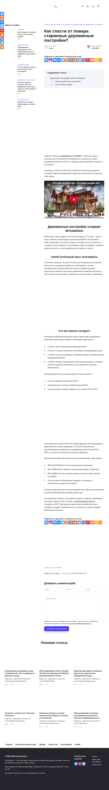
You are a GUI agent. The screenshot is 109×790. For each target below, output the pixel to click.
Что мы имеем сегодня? (63, 84)
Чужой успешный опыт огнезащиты (68, 81)
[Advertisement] (74, 551)
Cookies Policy (97, 764)
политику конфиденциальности (80, 623)
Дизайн (80, 17)
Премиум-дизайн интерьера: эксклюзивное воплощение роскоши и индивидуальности (87, 715)
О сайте (95, 756)
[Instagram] (50, 60)
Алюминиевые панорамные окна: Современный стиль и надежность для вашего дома (27, 52)
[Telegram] (79, 60)
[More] (100, 60)
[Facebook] (46, 60)
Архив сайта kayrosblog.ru (96, 761)
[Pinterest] (88, 60)
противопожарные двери (84, 501)
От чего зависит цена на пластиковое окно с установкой (27, 69)
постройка (57, 567)
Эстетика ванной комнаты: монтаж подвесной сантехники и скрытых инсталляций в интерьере (27, 87)
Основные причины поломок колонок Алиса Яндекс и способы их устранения (53, 715)
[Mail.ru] (71, 60)
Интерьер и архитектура (29, 17)
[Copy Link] (96, 60)
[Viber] (83, 60)
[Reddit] (75, 60)
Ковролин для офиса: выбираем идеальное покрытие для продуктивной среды (88, 673)
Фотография (65, 17)
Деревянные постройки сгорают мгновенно (67, 78)
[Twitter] (63, 60)
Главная (12, 17)
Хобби (91, 17)
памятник (48, 567)
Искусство (49, 17)
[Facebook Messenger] (54, 60)
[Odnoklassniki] (67, 60)
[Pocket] (92, 60)
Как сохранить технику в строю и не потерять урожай (27, 34)
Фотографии (66, 744)
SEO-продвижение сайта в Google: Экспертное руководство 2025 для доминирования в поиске (54, 673)
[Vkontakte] (59, 60)
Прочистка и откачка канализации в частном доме (26, 104)
